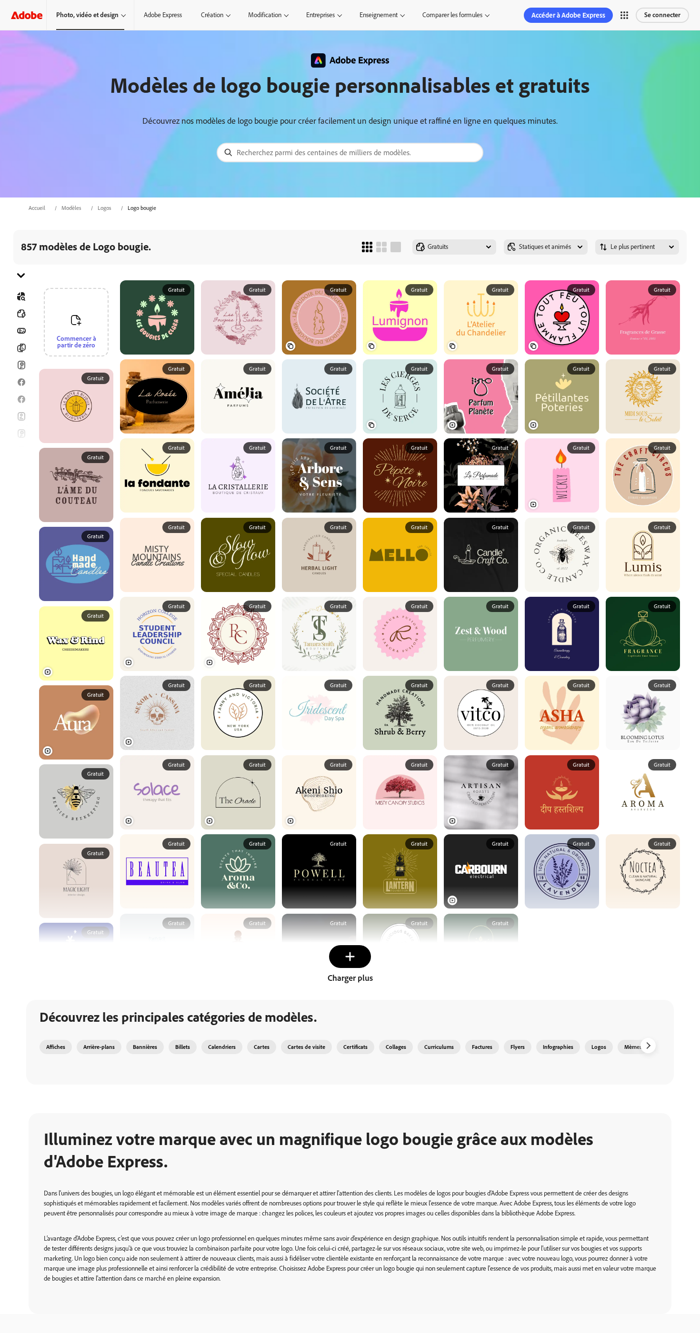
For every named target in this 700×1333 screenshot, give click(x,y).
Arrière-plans (99, 1047)
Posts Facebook (21, 382)
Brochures (21, 348)
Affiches (21, 502)
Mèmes (633, 1047)
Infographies (558, 1047)
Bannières (21, 330)
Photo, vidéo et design (87, 15)
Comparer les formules (452, 15)
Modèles (71, 208)
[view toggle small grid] (367, 247)
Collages (396, 1047)
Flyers (21, 416)
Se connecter (662, 15)
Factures (482, 1047)
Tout (21, 313)
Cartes (21, 365)
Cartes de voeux (21, 433)
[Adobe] (26, 15)
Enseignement (379, 15)
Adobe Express (163, 15)
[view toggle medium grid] (381, 247)
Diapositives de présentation (21, 519)
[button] (624, 15)
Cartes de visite (306, 1047)
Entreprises (320, 15)
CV (21, 536)
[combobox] (350, 152)
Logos (104, 208)
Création (212, 15)
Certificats (355, 1047)
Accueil (37, 208)
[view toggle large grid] (395, 247)
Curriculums (439, 1047)
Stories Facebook (21, 399)
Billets (182, 1047)
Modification (264, 15)
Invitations (21, 468)
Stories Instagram (21, 450)
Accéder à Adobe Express (568, 15)
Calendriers (222, 1047)
